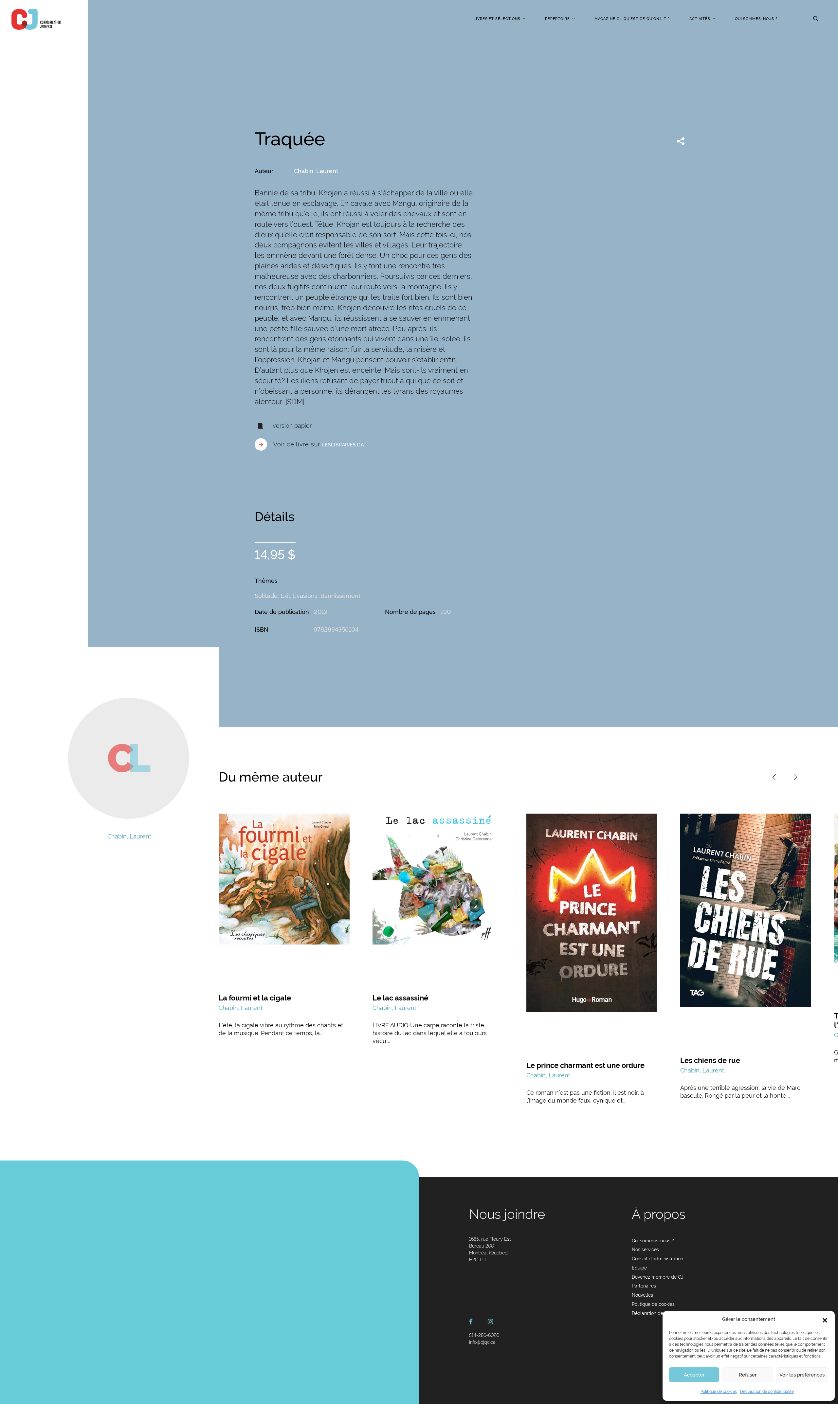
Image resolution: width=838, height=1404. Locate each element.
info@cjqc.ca (482, 1342)
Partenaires (644, 1285)
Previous (774, 777)
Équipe (639, 1267)
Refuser (747, 1375)
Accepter (694, 1375)
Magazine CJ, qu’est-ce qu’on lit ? (632, 19)
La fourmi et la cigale (255, 998)
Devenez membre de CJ (657, 1277)
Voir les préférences (802, 1375)
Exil (285, 595)
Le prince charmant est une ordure (585, 1065)
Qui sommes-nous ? (756, 19)
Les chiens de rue (710, 1060)
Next (795, 777)
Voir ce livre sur (318, 444)
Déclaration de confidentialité (767, 1391)
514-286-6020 (484, 1335)
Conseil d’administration (657, 1258)
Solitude (266, 595)
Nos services (645, 1249)
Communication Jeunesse (36, 19)
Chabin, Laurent (316, 171)
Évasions (305, 595)
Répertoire (557, 19)
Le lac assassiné (400, 998)
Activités (699, 19)
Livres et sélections (497, 19)
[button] (825, 1319)
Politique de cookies (719, 1391)
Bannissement (340, 595)
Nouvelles (642, 1295)
